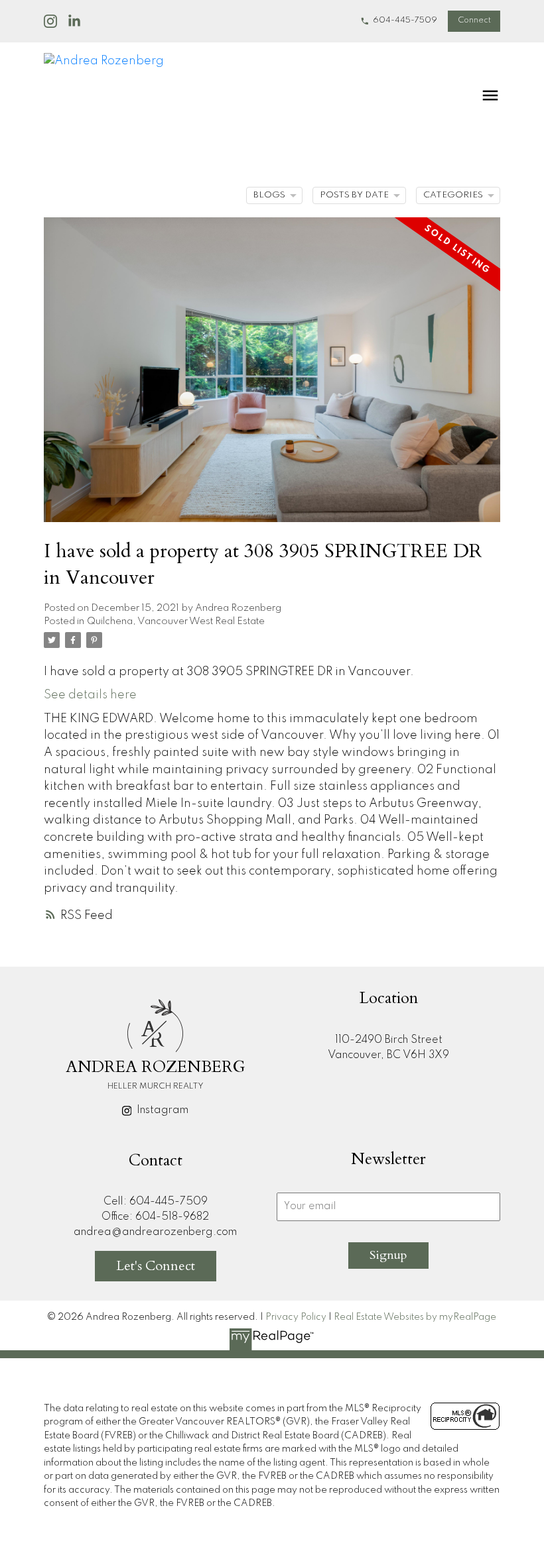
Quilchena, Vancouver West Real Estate (176, 621)
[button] (398, 21)
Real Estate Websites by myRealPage (415, 1317)
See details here (90, 695)
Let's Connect (155, 1266)
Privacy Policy (295, 1317)
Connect (474, 21)
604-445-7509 (405, 21)
